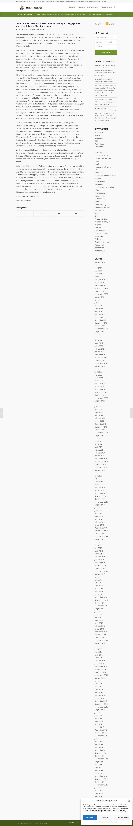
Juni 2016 (98, 614)
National (98, 213)
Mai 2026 (98, 271)
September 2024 (101, 329)
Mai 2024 (98, 340)
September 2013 (101, 707)
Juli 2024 (98, 334)
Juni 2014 (98, 684)
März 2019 (99, 519)
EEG (96, 150)
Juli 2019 (98, 508)
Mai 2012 (98, 742)
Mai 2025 (98, 306)
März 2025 (99, 311)
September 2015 (101, 641)
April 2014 (99, 690)
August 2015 (100, 643)
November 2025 (101, 288)
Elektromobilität (101, 153)
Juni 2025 (98, 303)
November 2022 (101, 392)
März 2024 (99, 346)
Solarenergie (100, 231)
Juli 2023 (98, 369)
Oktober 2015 (100, 638)
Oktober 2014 (100, 672)
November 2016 (101, 600)
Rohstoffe (98, 228)
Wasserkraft (99, 245)
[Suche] (115, 7)
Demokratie (99, 144)
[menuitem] (72, 7)
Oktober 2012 (100, 733)
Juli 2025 (98, 300)
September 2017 (101, 571)
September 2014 (101, 675)
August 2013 (100, 710)
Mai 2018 (98, 548)
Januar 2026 (99, 282)
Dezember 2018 (101, 528)
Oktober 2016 (100, 603)
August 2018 (100, 539)
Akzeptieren (90, 817)
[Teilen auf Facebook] (24, 214)
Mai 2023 (98, 375)
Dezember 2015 (101, 632)
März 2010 (99, 796)
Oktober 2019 (100, 499)
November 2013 (101, 704)
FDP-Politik (99, 173)
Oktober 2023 (100, 360)
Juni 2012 (98, 739)
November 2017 (101, 565)
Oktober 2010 (100, 782)
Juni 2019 (98, 511)
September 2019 (101, 502)
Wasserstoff (99, 248)
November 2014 (101, 669)
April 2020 (99, 482)
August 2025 (100, 297)
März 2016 (99, 623)
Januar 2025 (99, 317)
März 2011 (99, 770)
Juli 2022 (98, 404)
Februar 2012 (100, 747)
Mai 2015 (98, 652)
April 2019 (99, 516)
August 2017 (100, 574)
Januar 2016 (99, 629)
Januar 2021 (99, 456)
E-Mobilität (99, 147)
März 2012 (99, 744)
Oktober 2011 (100, 756)
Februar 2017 (100, 591)
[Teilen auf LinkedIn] (59, 214)
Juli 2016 (98, 612)
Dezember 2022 (101, 389)
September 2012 (101, 736)
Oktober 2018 (100, 534)
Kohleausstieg (100, 205)
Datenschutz (106, 822)
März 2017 (99, 589)
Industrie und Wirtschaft (104, 187)
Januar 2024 (99, 352)
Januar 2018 (99, 560)
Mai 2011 (98, 765)
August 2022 (100, 401)
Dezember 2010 (101, 776)
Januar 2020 (99, 490)
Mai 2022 (98, 410)
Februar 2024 (100, 349)
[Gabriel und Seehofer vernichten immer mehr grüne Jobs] (1, 413)
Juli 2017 (98, 577)
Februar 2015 (100, 661)
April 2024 (99, 343)
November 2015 (101, 635)
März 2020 (99, 485)
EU (96, 170)
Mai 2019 (98, 514)
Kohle (97, 202)
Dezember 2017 (101, 563)
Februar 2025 (100, 314)
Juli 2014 (98, 681)
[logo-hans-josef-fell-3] (31, 7)
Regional (98, 225)
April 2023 (99, 378)
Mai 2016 (98, 617)
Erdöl (97, 164)
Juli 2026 (98, 265)
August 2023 (100, 366)
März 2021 (99, 450)
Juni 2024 (98, 337)
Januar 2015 (99, 664)
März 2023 (99, 381)
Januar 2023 (99, 386)
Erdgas (97, 161)
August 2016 (100, 609)
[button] (129, 801)
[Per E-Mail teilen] (76, 214)
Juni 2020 (98, 476)
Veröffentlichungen (102, 242)
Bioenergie (99, 138)
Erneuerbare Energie (37, 29)
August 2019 (100, 505)
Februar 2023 (100, 384)
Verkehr (98, 239)
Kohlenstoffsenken (102, 207)
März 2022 (99, 415)
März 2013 (99, 724)
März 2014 (99, 692)
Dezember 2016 (101, 597)
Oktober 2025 (100, 291)
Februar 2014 (100, 695)
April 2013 (99, 721)
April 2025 (99, 309)
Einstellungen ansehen (122, 817)
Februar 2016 (100, 626)
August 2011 (100, 762)
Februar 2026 (100, 280)
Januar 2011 (99, 773)
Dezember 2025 (101, 285)
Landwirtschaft (101, 210)
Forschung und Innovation (105, 176)
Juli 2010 (98, 788)
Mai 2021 (98, 444)
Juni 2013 (98, 716)
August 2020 (100, 470)
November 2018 (101, 531)
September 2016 (101, 606)
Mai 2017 (98, 583)
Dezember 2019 (101, 493)
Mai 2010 (98, 791)
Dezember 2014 (101, 666)
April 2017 (99, 586)
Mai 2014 (98, 687)
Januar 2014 (99, 698)
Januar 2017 (99, 594)
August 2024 (100, 332)
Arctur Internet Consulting (40, 823)
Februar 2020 (100, 487)
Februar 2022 (100, 418)
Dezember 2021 (101, 424)
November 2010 (101, 779)
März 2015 (99, 658)
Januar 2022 (99, 421)
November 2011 (101, 753)
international (100, 196)
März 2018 (99, 554)
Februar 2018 (100, 557)
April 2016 (99, 620)
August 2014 (100, 678)
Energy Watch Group (103, 158)
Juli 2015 (98, 646)
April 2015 (99, 655)
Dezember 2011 (101, 750)
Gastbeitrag (99, 184)
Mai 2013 (98, 718)
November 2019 (101, 496)
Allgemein (99, 132)
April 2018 (99, 551)
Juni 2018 (98, 545)
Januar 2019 (99, 525)
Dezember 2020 (101, 459)
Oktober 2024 (100, 326)
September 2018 (101, 537)
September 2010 (101, 785)
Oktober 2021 (100, 430)
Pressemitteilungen (102, 222)
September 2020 (101, 467)
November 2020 (101, 462)
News (97, 216)
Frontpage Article (101, 181)
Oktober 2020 (100, 464)
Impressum (114, 822)
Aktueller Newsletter (24, 14)
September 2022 (101, 398)
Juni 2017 (98, 580)
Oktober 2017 (100, 568)
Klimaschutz (99, 199)
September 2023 (101, 363)
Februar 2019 (100, 522)
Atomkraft (99, 135)
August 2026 (100, 262)
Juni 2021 (98, 441)
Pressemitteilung (101, 219)
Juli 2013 (98, 713)
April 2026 (99, 274)
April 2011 (99, 768)
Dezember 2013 (101, 701)
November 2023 (101, 358)
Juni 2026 (98, 268)
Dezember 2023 (101, 355)
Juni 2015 (98, 649)
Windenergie (100, 251)
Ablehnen (105, 817)
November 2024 (101, 323)
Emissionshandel (102, 155)
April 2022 (99, 412)
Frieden (98, 179)
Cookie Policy (99, 822)
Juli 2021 (98, 438)
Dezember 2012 (101, 730)
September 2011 (101, 759)
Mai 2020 (98, 479)
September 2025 (101, 294)
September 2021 (101, 433)
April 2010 (99, 794)
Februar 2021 (100, 453)
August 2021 (100, 436)
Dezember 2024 (101, 320)
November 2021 (101, 427)
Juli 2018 (98, 542)
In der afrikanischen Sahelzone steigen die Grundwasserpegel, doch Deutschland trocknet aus (106, 101)
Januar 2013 (99, 727)
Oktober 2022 (100, 395)
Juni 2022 (98, 407)
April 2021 (99, 447)
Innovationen (100, 193)
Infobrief (98, 190)
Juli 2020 (98, 473)
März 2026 (99, 277)
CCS (96, 141)
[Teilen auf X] (42, 214)
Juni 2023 (98, 372)
